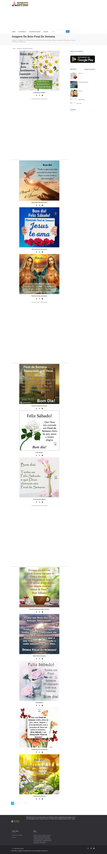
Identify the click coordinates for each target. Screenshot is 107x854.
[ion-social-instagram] (91, 848)
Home (13, 31)
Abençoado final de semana (39, 249)
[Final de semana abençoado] (39, 274)
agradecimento (47, 840)
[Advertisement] (53, 18)
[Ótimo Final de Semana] (39, 634)
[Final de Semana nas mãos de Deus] (39, 587)
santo (48, 835)
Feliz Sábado (39, 452)
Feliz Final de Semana (39, 796)
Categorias (22, 31)
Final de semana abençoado (39, 296)
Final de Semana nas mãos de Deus (39, 609)
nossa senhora (38, 840)
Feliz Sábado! (39, 702)
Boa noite (79, 103)
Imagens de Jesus (35, 31)
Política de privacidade (17, 835)
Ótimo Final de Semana (39, 656)
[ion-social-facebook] (88, 848)
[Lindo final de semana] (39, 71)
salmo (44, 835)
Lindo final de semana (39, 92)
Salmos (45, 31)
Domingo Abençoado (83, 82)
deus (35, 835)
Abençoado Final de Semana (39, 202)
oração (36, 838)
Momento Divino (20, 848)
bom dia (41, 838)
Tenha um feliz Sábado (39, 499)
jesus (39, 835)
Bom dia (80, 73)
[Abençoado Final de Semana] (39, 181)
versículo (36, 842)
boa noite (47, 838)
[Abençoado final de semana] (39, 227)
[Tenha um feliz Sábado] (39, 477)
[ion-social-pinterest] (94, 848)
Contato (14, 837)
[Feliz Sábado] (39, 431)
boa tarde (42, 842)
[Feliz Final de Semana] (39, 774)
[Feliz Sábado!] (39, 681)
